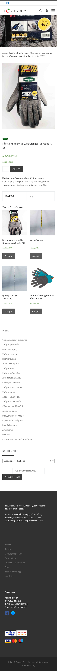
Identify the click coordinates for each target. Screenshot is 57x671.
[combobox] (28, 461)
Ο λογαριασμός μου (13, 553)
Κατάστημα (22, 53)
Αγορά (16, 169)
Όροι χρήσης (10, 558)
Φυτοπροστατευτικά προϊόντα (17, 439)
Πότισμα (6, 434)
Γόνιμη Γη (20, 662)
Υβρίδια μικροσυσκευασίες (14, 340)
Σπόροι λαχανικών (11, 397)
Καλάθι (8, 544)
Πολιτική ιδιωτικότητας (15, 562)
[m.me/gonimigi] (3, 3)
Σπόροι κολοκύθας (11, 373)
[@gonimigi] (7, 3)
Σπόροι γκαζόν (9, 392)
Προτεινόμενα (9, 359)
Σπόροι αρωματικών (12, 387)
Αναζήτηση (12, 477)
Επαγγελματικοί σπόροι (13, 415)
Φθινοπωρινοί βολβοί (12, 406)
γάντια (45, 181)
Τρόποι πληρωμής (13, 571)
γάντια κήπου (9, 185)
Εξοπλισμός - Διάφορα (40, 53)
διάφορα (21, 185)
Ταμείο (8, 549)
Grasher (37, 181)
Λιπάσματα (7, 430)
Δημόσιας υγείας (10, 411)
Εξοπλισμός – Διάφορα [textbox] (27, 461)
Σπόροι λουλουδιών (11, 401)
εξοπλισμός (32, 185)
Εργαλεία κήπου (9, 425)
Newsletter (9, 576)
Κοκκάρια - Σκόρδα (11, 382)
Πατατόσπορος (9, 349)
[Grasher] (5, 138)
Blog (7, 567)
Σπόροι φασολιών (10, 344)
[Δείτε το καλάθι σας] (47, 10)
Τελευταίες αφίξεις (10, 363)
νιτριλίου (43, 185)
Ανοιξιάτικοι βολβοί (11, 377)
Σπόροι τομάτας (10, 354)
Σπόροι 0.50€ (8, 368)
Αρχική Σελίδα (9, 53)
